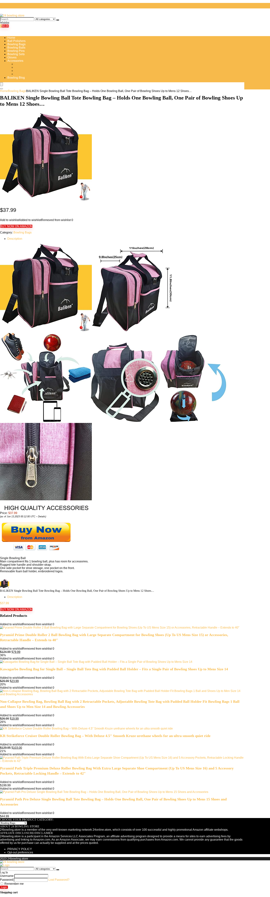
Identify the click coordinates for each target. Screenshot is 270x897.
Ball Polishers (16, 41)
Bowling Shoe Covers (29, 64)
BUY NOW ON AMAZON (16, 226)
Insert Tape (22, 70)
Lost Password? (58, 879)
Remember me (14, 883)
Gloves (12, 57)
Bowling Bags (16, 44)
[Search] (57, 20)
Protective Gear (25, 73)
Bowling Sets (16, 54)
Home (11, 37)
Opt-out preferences (20, 852)
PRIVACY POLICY (19, 849)
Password (6, 879)
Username (7, 875)
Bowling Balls (16, 47)
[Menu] (1, 84)
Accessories (15, 60)
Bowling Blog (16, 77)
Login (4, 887)
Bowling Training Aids (29, 67)
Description (14, 238)
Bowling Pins (16, 50)
